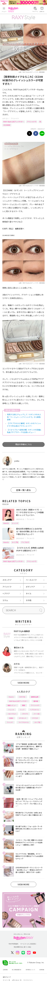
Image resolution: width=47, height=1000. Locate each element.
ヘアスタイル (34, 710)
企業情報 (5, 969)
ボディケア (30, 586)
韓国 (23, 705)
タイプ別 (15, 542)
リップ (22, 710)
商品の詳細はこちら (23, 444)
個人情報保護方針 (16, 969)
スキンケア (7, 580)
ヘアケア (6, 593)
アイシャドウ (31, 121)
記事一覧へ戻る (23, 490)
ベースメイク (31, 580)
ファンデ (10, 722)
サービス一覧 (6, 980)
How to (6, 523)
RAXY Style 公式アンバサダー (13, 121)
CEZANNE (6, 125)
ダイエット (22, 718)
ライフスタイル (24, 722)
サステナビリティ (28, 980)
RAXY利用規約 (13, 944)
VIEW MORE (23, 682)
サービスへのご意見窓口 (28, 944)
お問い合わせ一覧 (16, 980)
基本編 (36, 701)
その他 (28, 600)
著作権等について (30, 969)
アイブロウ (25, 542)
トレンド (15, 523)
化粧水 (11, 718)
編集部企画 (34, 697)
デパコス (35, 718)
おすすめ (22, 697)
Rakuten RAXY (13, 9)
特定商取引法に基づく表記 (22, 947)
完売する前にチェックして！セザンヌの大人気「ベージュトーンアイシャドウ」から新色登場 (24, 417)
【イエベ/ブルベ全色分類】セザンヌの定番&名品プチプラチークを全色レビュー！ (24, 431)
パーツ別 (36, 714)
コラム (5, 600)
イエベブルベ (12, 714)
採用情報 (41, 969)
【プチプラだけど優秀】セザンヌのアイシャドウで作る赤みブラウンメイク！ (24, 424)
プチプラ (25, 714)
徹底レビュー (12, 705)
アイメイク (15, 118)
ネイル (28, 593)
